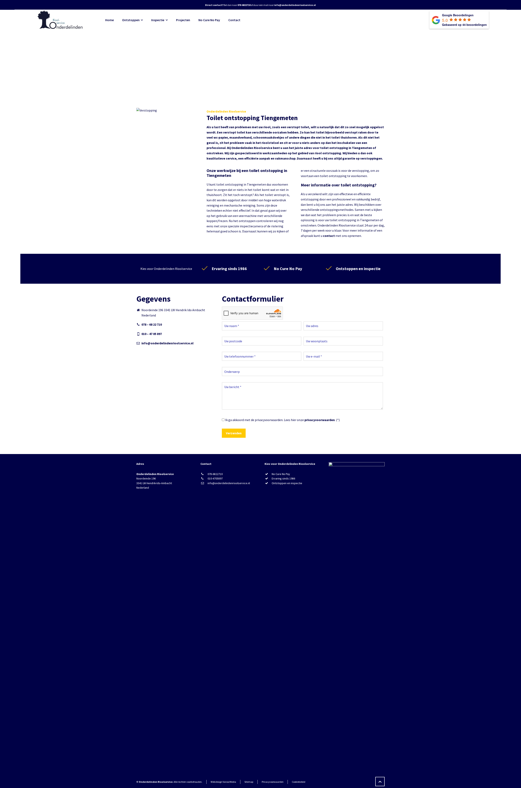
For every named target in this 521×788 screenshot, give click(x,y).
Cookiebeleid (298, 781)
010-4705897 (215, 478)
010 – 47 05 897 (151, 334)
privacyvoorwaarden (319, 420)
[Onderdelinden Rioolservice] (60, 20)
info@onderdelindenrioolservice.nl (167, 343)
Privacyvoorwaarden (272, 781)
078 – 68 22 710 (151, 324)
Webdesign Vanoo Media (223, 781)
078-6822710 (215, 474)
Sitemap (248, 781)
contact (329, 236)
